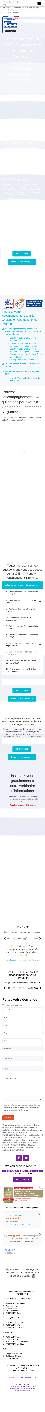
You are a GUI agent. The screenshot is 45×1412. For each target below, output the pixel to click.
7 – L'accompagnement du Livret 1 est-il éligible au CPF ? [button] (21, 644)
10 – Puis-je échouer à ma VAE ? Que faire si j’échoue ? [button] (21, 670)
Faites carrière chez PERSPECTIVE (22, 1377)
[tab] (22, 593)
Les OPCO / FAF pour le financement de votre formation (22, 974)
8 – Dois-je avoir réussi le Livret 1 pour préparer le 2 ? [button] (21, 653)
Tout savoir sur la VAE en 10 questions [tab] (20, 585)
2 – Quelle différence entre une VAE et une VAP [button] (21, 601)
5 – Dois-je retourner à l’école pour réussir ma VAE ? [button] (22, 627)
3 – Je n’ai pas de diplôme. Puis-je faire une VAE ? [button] (21, 610)
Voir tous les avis (12, 1224)
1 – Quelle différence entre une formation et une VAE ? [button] (22, 593)
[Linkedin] (19, 1158)
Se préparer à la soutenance (22, 360)
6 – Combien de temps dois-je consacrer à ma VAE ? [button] (22, 636)
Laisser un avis (25, 1224)
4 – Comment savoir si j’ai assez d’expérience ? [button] (19, 618)
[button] (39, 3)
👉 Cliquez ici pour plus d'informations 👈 (22, 960)
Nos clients (23, 927)
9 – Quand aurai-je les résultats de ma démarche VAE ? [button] (21, 661)
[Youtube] (26, 1158)
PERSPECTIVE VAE (14, 1215)
